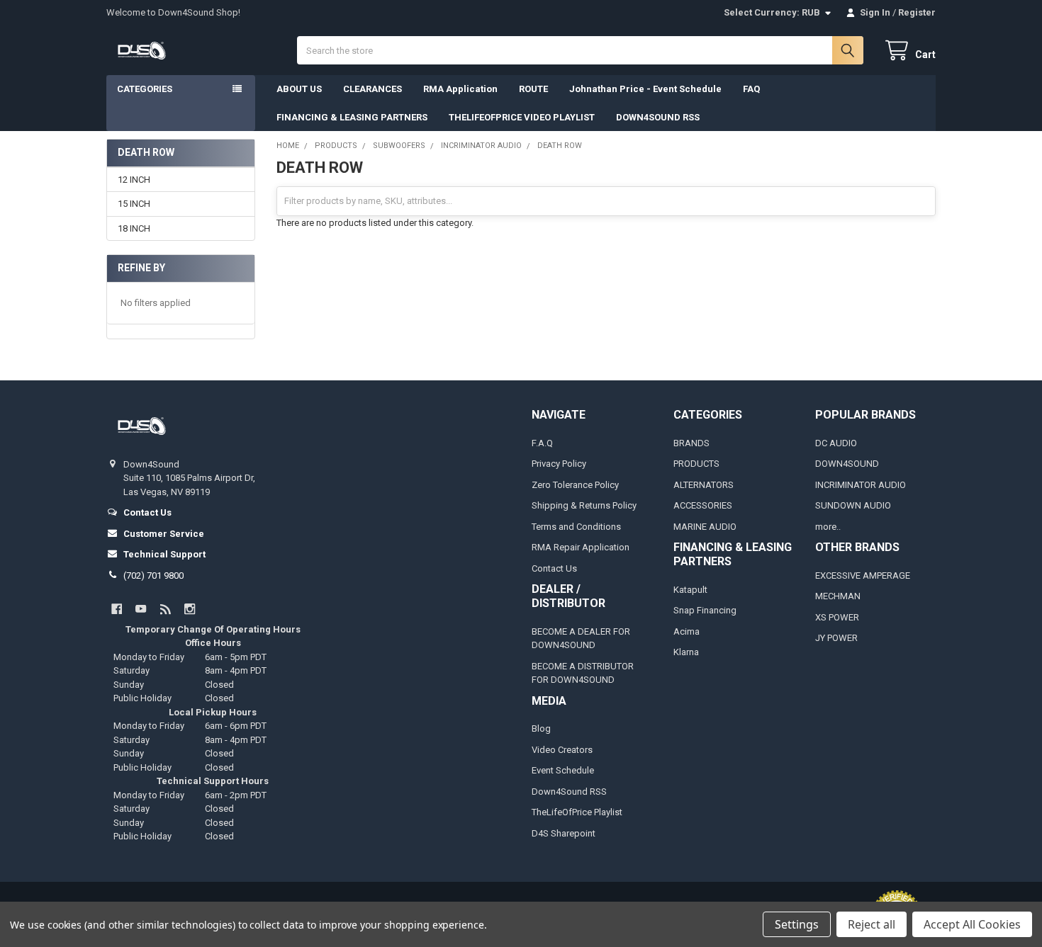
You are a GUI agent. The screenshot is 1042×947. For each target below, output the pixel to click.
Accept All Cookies (972, 924)
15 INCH (134, 203)
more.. (828, 526)
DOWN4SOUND (847, 463)
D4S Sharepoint (563, 833)
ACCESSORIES (702, 505)
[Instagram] (189, 609)
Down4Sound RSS (569, 791)
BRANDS (691, 443)
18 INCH (134, 228)
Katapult (690, 589)
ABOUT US (299, 89)
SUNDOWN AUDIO (853, 505)
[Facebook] (116, 609)
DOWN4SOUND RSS (658, 117)
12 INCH (134, 179)
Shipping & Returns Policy (584, 505)
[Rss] (165, 609)
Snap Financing (704, 610)
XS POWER (837, 617)
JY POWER (836, 638)
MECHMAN (838, 596)
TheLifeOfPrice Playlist (577, 812)
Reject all (871, 924)
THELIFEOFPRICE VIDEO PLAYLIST (522, 117)
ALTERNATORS (703, 485)
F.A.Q (542, 443)
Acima (686, 631)
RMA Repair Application (580, 547)
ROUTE (533, 89)
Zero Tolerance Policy (575, 485)
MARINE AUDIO (704, 526)
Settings (797, 924)
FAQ (751, 89)
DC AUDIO (836, 443)
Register (917, 12)
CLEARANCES (372, 89)
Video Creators (562, 749)
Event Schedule (563, 770)
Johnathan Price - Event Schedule (645, 89)
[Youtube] (140, 609)
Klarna (686, 652)
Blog (541, 728)
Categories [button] (144, 89)
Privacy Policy (559, 463)
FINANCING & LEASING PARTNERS (351, 117)
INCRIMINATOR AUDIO (860, 485)
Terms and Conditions (576, 526)
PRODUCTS (696, 463)
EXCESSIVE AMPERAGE (862, 575)
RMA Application (460, 89)
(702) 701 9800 (153, 575)
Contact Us (554, 568)
